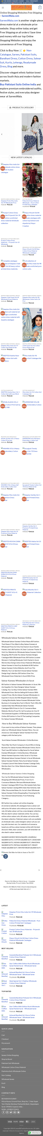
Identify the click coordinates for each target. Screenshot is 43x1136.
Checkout (5, 1039)
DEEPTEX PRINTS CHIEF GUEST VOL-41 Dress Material (9, 628)
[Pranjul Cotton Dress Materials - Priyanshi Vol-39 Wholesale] (10, 224)
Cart (3, 1035)
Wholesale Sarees (8, 1079)
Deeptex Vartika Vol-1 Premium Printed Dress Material (30, 528)
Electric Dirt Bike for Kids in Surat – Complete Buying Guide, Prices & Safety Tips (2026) (20, 882)
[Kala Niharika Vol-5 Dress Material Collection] (32, 603)
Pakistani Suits (28, 54)
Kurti (3, 1083)
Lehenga (17, 62)
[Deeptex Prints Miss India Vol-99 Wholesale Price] (10, 180)
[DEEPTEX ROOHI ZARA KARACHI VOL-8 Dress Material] (10, 554)
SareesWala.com (10, 15)
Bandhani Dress (8, 58)
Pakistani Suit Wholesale (10, 1063)
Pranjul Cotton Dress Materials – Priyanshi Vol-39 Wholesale (10, 242)
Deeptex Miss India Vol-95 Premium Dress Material (9, 532)
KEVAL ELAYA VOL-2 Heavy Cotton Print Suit (10, 439)
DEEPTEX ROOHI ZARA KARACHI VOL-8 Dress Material (9, 574)
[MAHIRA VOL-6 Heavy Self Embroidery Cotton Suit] (10, 464)
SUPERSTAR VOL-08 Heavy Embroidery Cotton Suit (31, 439)
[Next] (41, 134)
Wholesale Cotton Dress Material (14, 1067)
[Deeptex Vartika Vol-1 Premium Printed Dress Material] (32, 508)
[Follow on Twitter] (11, 1112)
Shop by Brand (7, 1059)
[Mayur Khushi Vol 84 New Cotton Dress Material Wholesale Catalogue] (32, 228)
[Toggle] (40, 1059)
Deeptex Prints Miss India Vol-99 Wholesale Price (9, 202)
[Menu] (3, 7)
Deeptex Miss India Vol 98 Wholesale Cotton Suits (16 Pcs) (31, 299)
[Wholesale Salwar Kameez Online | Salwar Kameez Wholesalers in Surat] (21, 7)
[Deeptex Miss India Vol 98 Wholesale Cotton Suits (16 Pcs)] (32, 277)
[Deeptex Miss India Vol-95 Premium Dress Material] (10, 511)
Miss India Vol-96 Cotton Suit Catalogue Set (32, 393)
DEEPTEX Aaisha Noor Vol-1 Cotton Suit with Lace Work (10, 393)
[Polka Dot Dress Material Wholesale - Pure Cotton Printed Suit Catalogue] (32, 180)
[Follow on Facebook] (3, 1112)
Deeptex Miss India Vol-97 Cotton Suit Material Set (9, 346)
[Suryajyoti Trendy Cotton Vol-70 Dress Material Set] (32, 464)
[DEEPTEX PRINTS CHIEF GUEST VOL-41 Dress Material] (10, 605)
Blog (9, 66)
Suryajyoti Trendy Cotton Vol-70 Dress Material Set (32, 486)
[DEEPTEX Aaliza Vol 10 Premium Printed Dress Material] (32, 557)
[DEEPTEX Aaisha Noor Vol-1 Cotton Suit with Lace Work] (10, 371)
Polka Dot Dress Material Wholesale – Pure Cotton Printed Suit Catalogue (31, 202)
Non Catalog (6, 1075)
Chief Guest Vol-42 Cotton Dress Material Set (31, 346)
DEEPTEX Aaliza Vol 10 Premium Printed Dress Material (30, 579)
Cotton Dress (25, 58)
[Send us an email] (14, 1112)
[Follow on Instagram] (7, 1112)
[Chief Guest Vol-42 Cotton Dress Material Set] (32, 325)
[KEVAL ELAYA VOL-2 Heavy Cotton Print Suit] (10, 418)
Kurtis (8, 62)
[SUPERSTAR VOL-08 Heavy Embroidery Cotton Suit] (32, 418)
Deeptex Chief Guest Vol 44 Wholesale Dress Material (10, 298)
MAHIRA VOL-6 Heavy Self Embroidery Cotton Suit (10, 486)
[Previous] (2, 134)
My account (6, 1043)
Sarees (16, 54)
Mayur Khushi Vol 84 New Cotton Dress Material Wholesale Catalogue (31, 251)
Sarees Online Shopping (10, 1055)
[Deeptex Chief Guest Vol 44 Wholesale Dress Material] (10, 277)
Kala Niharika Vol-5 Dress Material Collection (31, 623)
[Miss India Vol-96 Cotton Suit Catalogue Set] (32, 371)
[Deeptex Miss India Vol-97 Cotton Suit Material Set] (10, 325)
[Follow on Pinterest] (18, 1112)
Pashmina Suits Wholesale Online (14, 1071)
